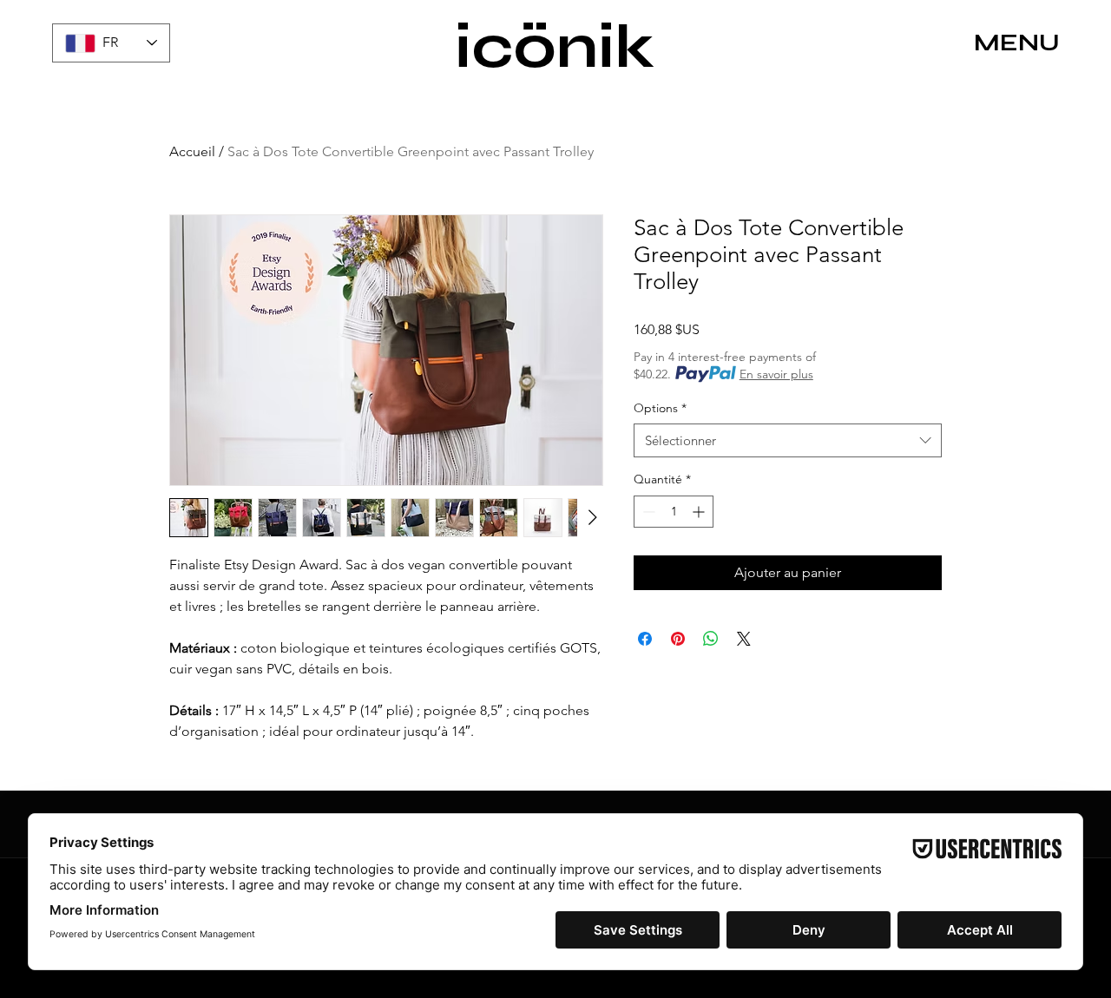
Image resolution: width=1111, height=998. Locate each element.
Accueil (192, 151)
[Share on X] (743, 638)
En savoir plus (776, 374)
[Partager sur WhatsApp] (710, 638)
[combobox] (788, 440)
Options (660, 408)
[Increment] (700, 511)
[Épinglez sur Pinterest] (677, 638)
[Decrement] (647, 511)
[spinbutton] (673, 511)
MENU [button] (1017, 42)
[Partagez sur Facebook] (644, 638)
